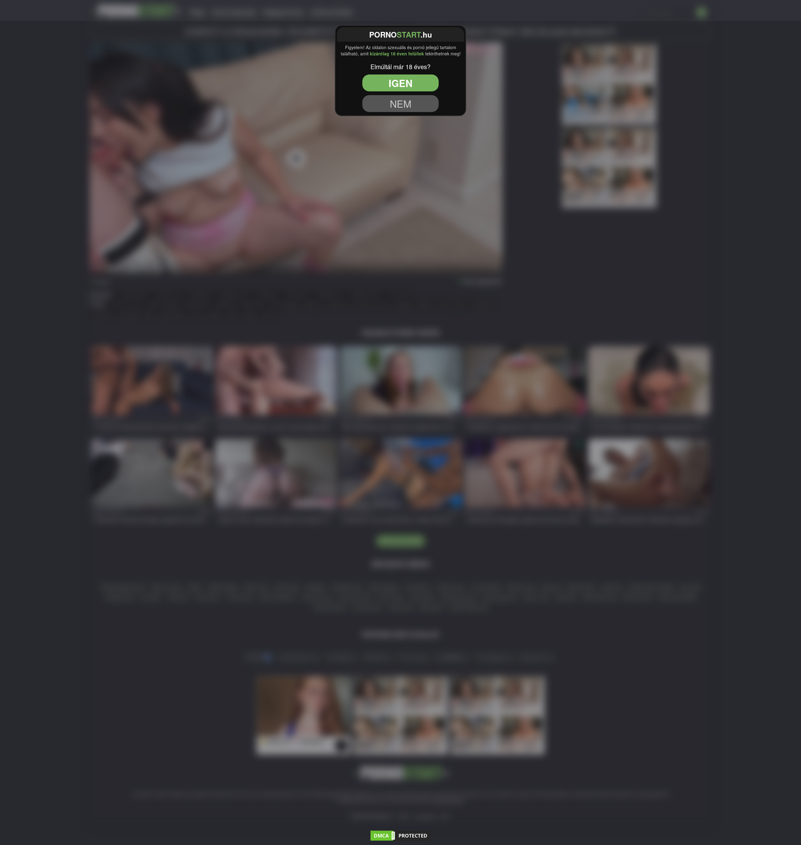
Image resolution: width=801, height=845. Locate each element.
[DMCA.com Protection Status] (400, 834)
